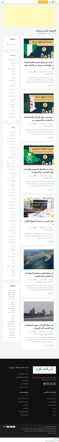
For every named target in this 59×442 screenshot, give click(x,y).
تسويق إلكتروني (12, 201)
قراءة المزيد (51, 85)
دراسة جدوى (11, 89)
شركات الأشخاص (11, 236)
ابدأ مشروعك (12, 131)
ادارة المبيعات (12, 135)
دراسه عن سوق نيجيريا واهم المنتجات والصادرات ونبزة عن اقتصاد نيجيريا (39, 65)
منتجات (13, 274)
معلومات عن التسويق (12, 271)
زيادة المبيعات (12, 220)
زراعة (14, 217)
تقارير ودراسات (47, 74)
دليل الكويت (25, 408)
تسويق (12, 77)
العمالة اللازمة (12, 169)
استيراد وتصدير (47, 281)
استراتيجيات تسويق (11, 138)
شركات (13, 233)
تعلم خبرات (11, 80)
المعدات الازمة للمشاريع (12, 181)
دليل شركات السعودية (23, 398)
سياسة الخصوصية (51, 398)
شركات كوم (43, 71)
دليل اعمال (11, 92)
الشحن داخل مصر (11, 166)
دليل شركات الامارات (23, 401)
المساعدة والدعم (52, 405)
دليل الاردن (25, 405)
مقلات (12, 110)
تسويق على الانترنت (11, 208)
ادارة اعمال (11, 60)
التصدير (13, 160)
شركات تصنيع (12, 239)
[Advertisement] (29, 16)
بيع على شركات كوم (23, 374)
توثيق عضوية (25, 380)
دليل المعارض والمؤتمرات (22, 377)
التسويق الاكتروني (11, 157)
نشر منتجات (11, 113)
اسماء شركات (12, 141)
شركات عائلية (12, 242)
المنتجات (13, 189)
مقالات (54, 408)
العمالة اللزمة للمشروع (12, 173)
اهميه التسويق (12, 195)
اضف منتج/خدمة (43, 2)
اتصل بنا (54, 415)
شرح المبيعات (12, 230)
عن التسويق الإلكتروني (12, 249)
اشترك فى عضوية (24, 387)
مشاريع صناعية (12, 256)
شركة (14, 245)
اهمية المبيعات (12, 192)
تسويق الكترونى (12, 205)
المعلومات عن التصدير (12, 185)
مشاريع (13, 253)
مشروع (13, 259)
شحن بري (13, 226)
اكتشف (12, 74)
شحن (14, 223)
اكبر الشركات (12, 150)
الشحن (8, 163)
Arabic (55, 438)
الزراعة (13, 163)
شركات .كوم (42, 426)
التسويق (13, 153)
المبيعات (13, 177)
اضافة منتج (13, 144)
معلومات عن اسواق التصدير (11, 266)
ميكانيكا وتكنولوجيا (23, 411)
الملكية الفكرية (52, 401)
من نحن (54, 411)
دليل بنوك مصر (24, 383)
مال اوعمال (11, 96)
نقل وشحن (11, 116)
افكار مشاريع (12, 147)
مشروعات (13, 262)
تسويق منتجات (12, 211)
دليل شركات (12, 214)
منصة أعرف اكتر (24, 415)
